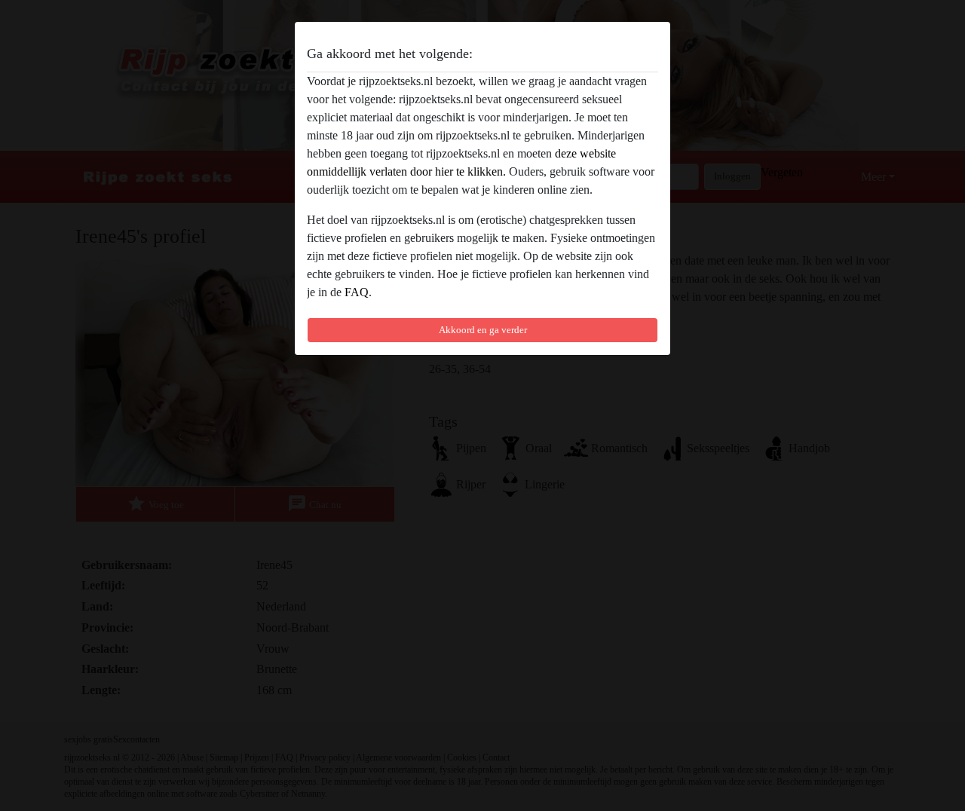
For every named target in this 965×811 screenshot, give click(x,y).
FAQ (357, 292)
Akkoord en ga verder (483, 329)
